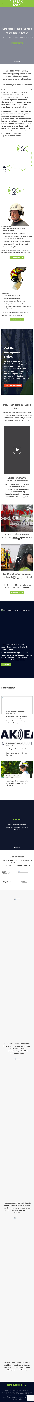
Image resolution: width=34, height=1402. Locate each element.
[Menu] (2, 3)
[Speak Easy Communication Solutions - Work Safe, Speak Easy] (17, 3)
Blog (18, 1392)
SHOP (14, 1390)
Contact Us (8, 1393)
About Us (8, 1390)
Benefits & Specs (23, 1390)
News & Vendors (26, 1392)
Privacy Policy (25, 1393)
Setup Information (8, 1392)
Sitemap (16, 1393)
